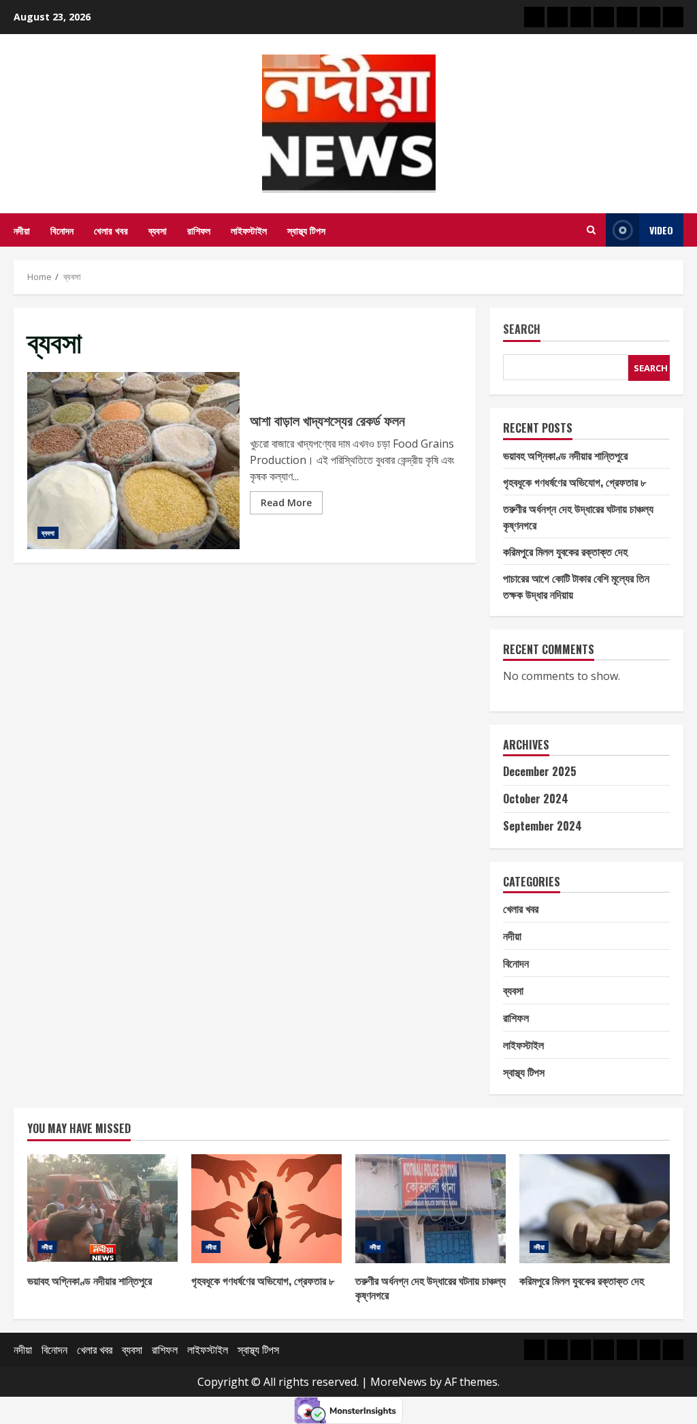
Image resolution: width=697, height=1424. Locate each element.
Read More (286, 502)
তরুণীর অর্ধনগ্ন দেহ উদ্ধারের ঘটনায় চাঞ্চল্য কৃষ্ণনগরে (430, 1208)
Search (521, 330)
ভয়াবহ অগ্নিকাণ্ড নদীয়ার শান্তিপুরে (565, 455)
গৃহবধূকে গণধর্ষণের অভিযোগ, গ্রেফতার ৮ (574, 482)
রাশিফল (198, 230)
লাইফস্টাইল (249, 230)
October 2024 (535, 798)
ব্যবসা (157, 230)
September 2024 (542, 826)
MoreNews (398, 1381)
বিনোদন (62, 230)
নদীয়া (22, 230)
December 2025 (540, 771)
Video (661, 230)
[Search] (591, 230)
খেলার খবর (111, 230)
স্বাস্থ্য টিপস (306, 230)
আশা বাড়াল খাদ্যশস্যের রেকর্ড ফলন (133, 460)
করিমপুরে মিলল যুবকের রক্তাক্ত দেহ (565, 551)
